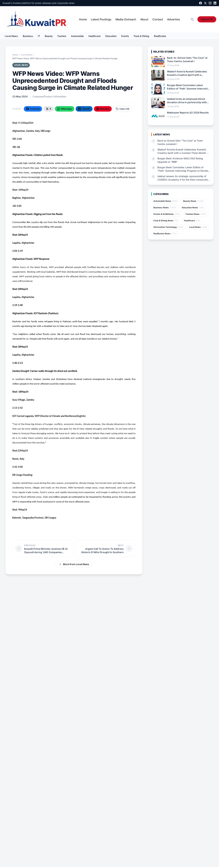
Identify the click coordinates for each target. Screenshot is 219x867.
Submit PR (207, 19)
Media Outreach (125, 19)
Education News (193, 207)
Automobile (77, 36)
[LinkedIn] (215, 3)
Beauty (49, 36)
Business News (164, 207)
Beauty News (193, 201)
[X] (205, 3)
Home (83, 19)
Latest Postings (101, 19)
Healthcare (94, 36)
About (144, 19)
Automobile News (165, 201)
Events (125, 36)
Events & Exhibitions (166, 214)
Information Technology (168, 227)
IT (39, 36)
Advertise (173, 19)
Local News (11, 36)
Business (28, 36)
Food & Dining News (165, 220)
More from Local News (76, 564)
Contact (157, 19)
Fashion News (196, 214)
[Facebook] (200, 3)
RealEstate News (164, 233)
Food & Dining (141, 36)
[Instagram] (210, 3)
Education (111, 36)
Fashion (61, 36)
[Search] (192, 19)
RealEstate (160, 36)
